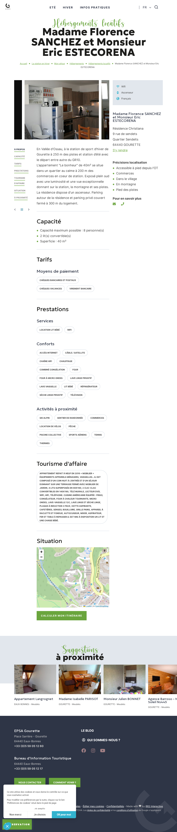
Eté (53, 7)
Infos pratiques (95, 7)
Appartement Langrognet (33, 699)
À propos (19, 149)
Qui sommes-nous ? (103, 740)
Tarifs (17, 163)
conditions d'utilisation (127, 810)
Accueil (23, 63)
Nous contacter (29, 782)
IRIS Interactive (154, 806)
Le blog (87, 730)
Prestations (21, 170)
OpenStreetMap (101, 606)
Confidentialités (115, 806)
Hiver (68, 7)
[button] (75, 131)
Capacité (19, 156)
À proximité (21, 197)
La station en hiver (41, 63)
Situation (19, 190)
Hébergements (77, 63)
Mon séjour (59, 63)
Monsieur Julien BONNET (122, 699)
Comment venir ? (64, 782)
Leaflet (88, 606)
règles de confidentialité (98, 810)
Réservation (19, 824)
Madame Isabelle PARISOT (78, 699)
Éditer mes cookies (93, 806)
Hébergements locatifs (99, 63)
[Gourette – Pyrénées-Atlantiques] (11, 10)
